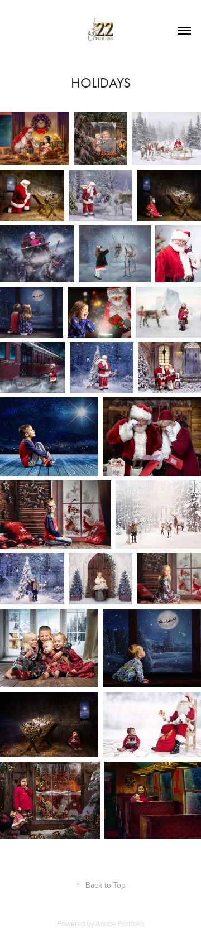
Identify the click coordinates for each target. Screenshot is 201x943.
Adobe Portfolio (119, 923)
